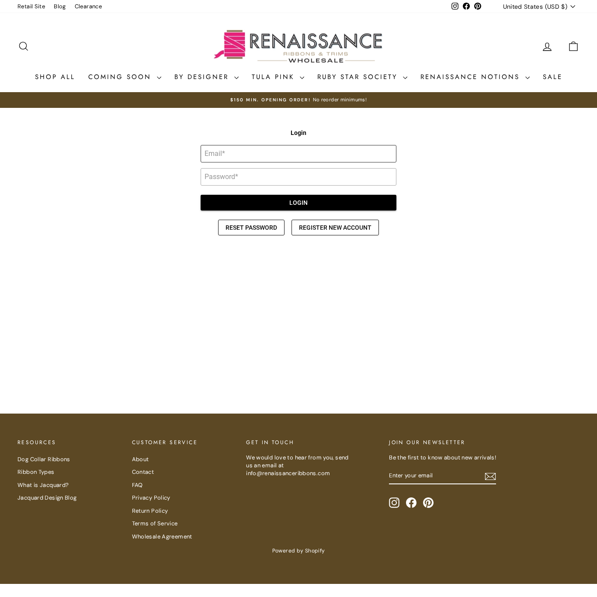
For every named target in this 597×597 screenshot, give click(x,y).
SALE (552, 77)
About (140, 459)
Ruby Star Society (359, 77)
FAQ (137, 485)
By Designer (203, 77)
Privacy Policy (151, 497)
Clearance (88, 6)
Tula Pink (275, 77)
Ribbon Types (36, 472)
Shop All (55, 77)
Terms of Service (155, 523)
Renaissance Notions (471, 77)
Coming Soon (121, 77)
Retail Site (31, 6)
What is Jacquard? (43, 485)
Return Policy (150, 510)
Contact (143, 472)
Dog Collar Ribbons (43, 459)
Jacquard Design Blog (47, 497)
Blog (60, 6)
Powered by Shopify (298, 550)
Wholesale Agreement (162, 536)
